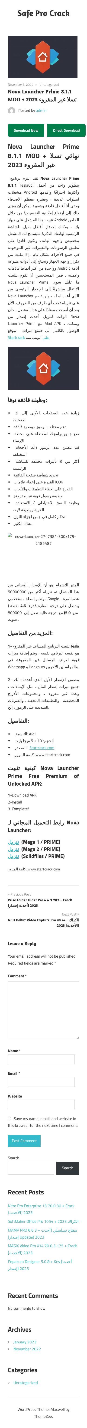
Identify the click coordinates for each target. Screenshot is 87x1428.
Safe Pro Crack (43, 13)
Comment (17, 976)
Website (15, 1096)
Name (14, 1051)
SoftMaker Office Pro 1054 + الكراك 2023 (43, 1221)
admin (41, 110)
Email (14, 1073)
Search (13, 1158)
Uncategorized (25, 1383)
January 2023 (24, 1342)
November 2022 (27, 1349)
